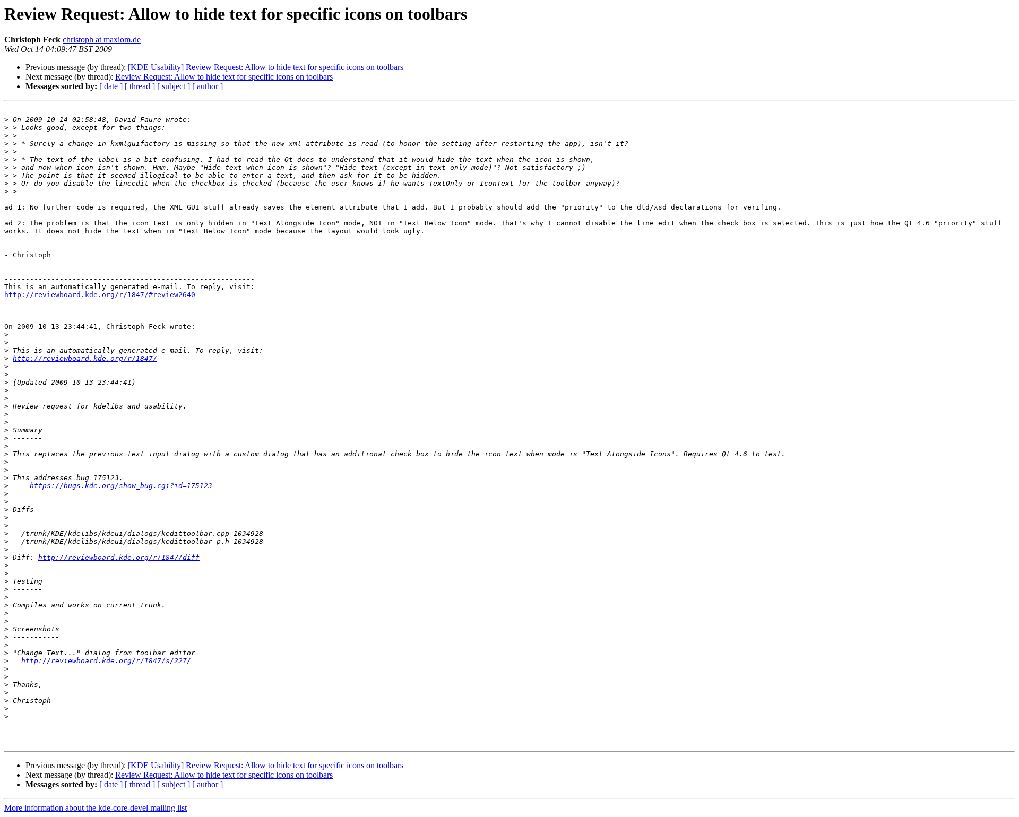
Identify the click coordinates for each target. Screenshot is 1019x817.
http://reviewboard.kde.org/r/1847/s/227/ (106, 661)
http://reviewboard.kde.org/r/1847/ (85, 358)
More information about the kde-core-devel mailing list (95, 807)
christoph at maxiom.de (102, 39)
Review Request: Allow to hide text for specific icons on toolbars (224, 76)
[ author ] (207, 86)
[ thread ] (140, 86)
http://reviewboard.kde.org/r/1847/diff (119, 557)
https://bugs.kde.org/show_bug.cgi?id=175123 (121, 486)
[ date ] (111, 86)
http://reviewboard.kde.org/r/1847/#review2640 (99, 295)
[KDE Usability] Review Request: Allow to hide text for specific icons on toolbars (265, 67)
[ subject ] (173, 86)
